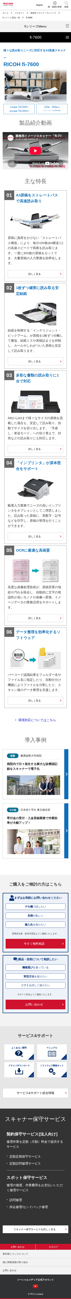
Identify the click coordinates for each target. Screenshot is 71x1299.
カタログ (53, 1247)
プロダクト (19, 13)
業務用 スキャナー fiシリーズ (43, 13)
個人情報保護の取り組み (15, 1262)
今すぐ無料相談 (34, 943)
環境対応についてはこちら (37, 720)
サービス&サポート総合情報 (35, 1093)
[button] (66, 4)
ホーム (6, 13)
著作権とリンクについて (15, 1254)
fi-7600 (50, 35)
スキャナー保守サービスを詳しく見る (35, 1229)
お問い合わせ (34, 1004)
